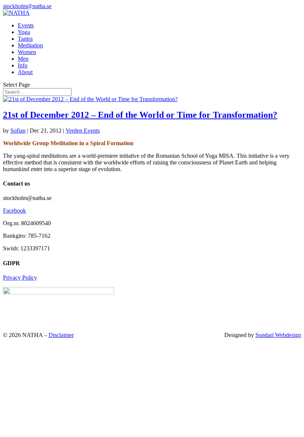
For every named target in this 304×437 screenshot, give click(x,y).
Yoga (24, 32)
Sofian (18, 130)
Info (22, 65)
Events (26, 25)
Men (23, 59)
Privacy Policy (20, 277)
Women (27, 52)
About (25, 72)
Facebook (14, 210)
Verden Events (83, 130)
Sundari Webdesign (278, 335)
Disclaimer (61, 335)
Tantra (25, 39)
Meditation (30, 45)
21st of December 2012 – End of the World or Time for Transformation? (140, 115)
